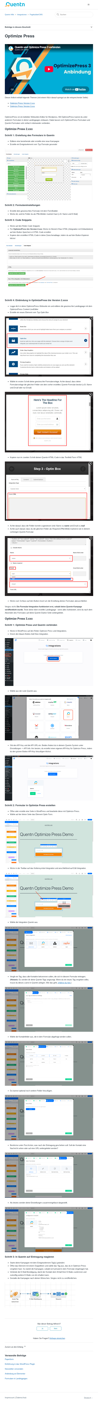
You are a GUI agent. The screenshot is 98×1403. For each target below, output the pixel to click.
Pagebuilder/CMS (36, 15)
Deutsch (88, 1398)
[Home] (15, 4)
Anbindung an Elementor (15, 1374)
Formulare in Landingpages (16, 1378)
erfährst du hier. (64, 983)
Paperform (9, 1359)
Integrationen (22, 15)
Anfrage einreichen (57, 1338)
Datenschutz (21, 1397)
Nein (55, 1328)
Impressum (9, 1397)
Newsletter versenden (14, 1369)
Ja (42, 1328)
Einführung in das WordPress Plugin (20, 1364)
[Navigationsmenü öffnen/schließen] (88, 5)
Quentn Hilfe (9, 15)
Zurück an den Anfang (14, 1347)
